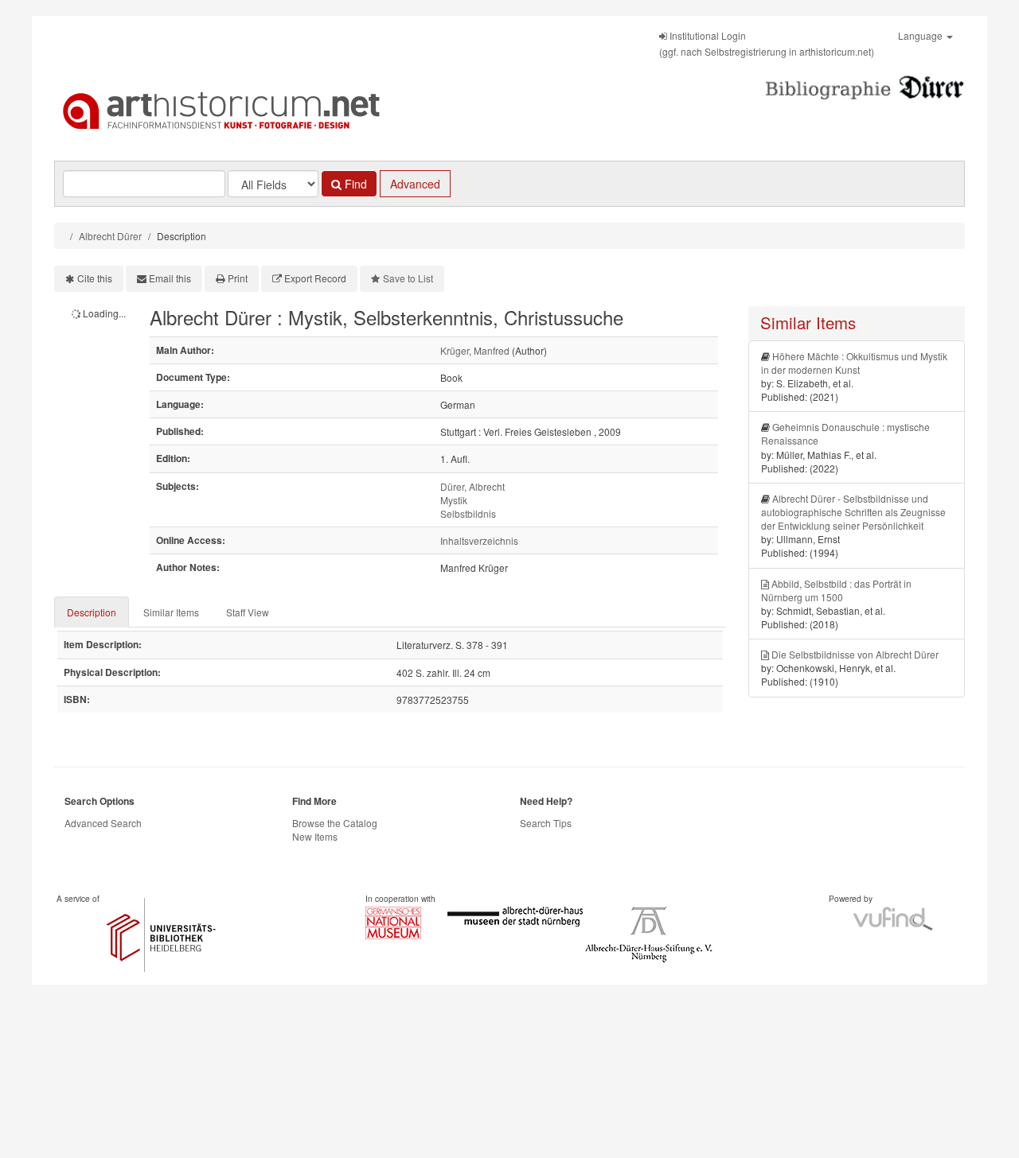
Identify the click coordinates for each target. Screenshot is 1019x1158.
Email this (170, 278)
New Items (315, 836)
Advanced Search (103, 823)
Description (91, 612)
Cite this (94, 278)
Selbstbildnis (468, 513)
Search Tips (546, 823)
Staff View (247, 612)
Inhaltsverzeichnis (479, 540)
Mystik (453, 500)
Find (354, 184)
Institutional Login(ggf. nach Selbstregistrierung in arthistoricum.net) (766, 43)
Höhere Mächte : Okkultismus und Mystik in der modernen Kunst (854, 362)
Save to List (408, 278)
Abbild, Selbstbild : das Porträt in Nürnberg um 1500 (836, 590)
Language (921, 35)
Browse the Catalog (334, 823)
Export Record (315, 278)
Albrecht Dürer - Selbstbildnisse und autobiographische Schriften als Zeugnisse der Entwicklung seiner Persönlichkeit (853, 512)
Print (238, 278)
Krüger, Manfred (475, 350)
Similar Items (171, 612)
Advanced (415, 184)
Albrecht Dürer (110, 236)
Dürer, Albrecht (472, 486)
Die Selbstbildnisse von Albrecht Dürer (855, 654)
